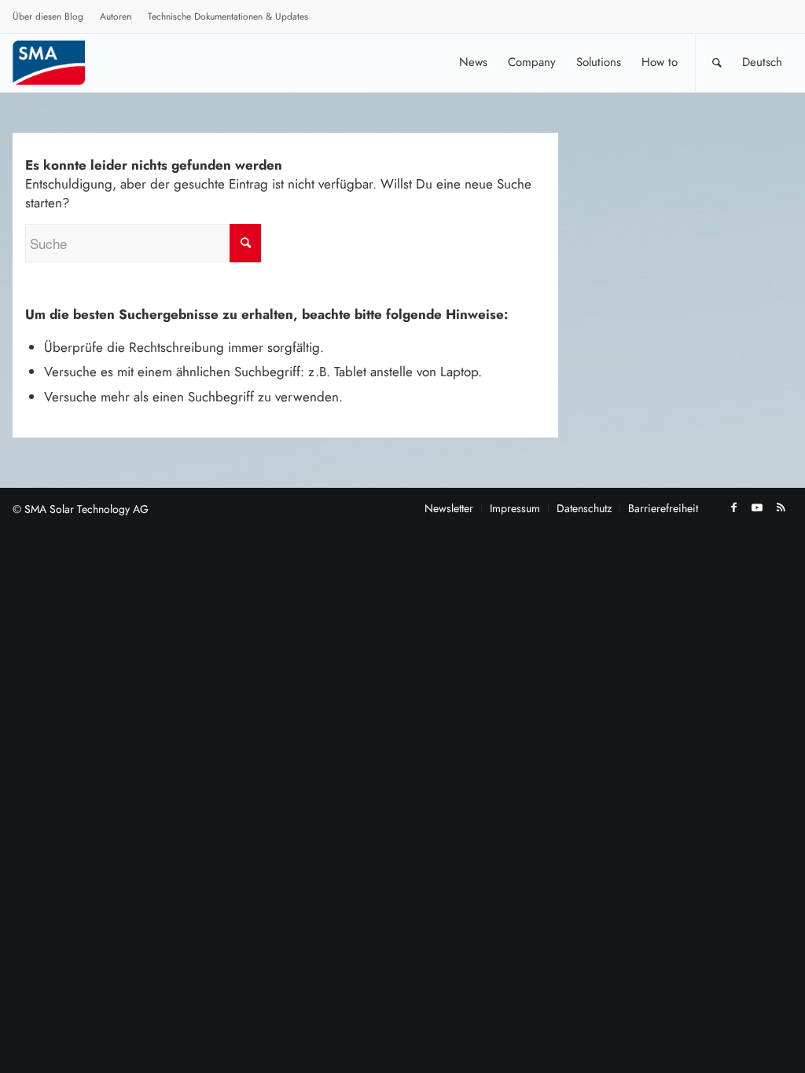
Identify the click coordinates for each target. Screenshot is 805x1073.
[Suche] (717, 62)
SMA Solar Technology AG (86, 509)
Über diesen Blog (48, 16)
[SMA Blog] (60, 62)
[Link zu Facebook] (733, 507)
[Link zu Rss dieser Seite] (780, 507)
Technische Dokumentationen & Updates (228, 16)
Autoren (115, 16)
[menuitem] (48, 19)
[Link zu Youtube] (757, 507)
